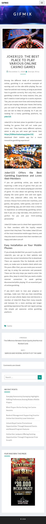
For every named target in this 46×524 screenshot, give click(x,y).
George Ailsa (33, 71)
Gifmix (5, 2)
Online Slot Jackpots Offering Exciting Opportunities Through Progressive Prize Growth (22, 437)
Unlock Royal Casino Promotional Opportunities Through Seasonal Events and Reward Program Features (21, 426)
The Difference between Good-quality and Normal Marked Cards (23, 341)
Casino (9, 326)
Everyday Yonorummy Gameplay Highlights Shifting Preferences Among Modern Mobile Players (22, 399)
